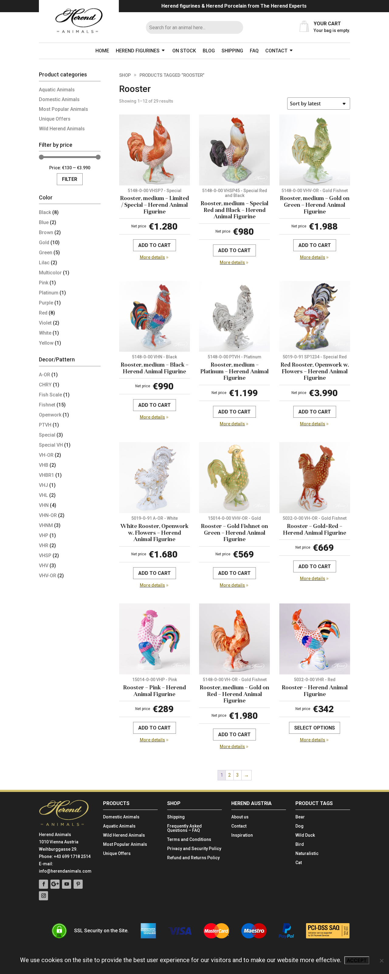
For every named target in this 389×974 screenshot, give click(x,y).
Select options (314, 728)
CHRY (45, 385)
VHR (43, 545)
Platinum (48, 293)
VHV (43, 565)
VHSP (45, 555)
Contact (276, 51)
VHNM (46, 525)
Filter (69, 179)
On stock (184, 51)
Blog (209, 51)
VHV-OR (47, 575)
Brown (46, 232)
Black (45, 212)
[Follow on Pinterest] (78, 884)
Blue (44, 222)
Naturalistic (306, 853)
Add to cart (154, 245)
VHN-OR (48, 515)
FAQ (254, 51)
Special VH (51, 445)
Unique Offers (55, 119)
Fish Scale (50, 395)
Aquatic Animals (57, 90)
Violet (45, 323)
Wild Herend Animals (62, 129)
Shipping (232, 51)
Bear (300, 817)
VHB (43, 465)
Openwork (50, 415)
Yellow (46, 343)
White (45, 333)
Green (45, 252)
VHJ (43, 485)
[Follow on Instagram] (43, 895)
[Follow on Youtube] (66, 884)
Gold (44, 242)
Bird (299, 844)
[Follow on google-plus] (55, 884)
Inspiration (242, 835)
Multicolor (50, 273)
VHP (43, 535)
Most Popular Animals (63, 109)
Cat (298, 862)
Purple (46, 303)
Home (102, 51)
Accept (357, 960)
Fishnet (47, 405)
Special (47, 435)
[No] (381, 961)
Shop (125, 75)
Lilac (44, 262)
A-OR (44, 375)
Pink (43, 283)
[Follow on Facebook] (43, 884)
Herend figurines (138, 51)
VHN (44, 505)
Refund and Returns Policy (193, 858)
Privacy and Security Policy (194, 848)
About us (240, 817)
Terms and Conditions (189, 839)
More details (152, 257)
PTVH (45, 425)
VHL (43, 495)
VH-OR (46, 455)
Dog (299, 826)
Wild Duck (305, 835)
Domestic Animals (59, 99)
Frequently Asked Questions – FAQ (184, 828)
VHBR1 (46, 475)
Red (43, 313)
